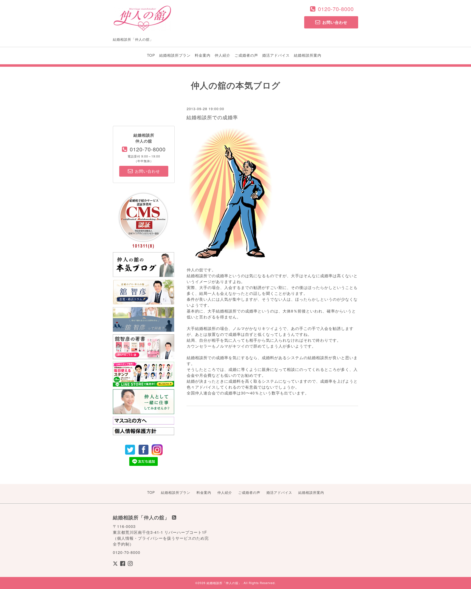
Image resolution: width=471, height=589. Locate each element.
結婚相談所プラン (175, 55)
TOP (151, 55)
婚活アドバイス (276, 55)
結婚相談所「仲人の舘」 (224, 583)
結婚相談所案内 (307, 55)
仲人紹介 (222, 55)
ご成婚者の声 (246, 55)
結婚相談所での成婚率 (212, 117)
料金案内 (202, 55)
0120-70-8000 (336, 9)
